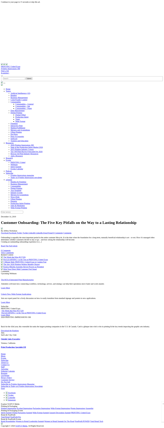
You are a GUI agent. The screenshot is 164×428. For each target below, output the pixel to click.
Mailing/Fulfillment (18, 128)
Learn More (5, 288)
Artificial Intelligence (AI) (20, 93)
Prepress (14, 201)
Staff (3, 367)
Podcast (9, 171)
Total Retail (5, 417)
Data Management (17, 111)
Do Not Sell (5, 382)
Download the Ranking (10, 331)
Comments (67, 233)
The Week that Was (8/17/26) (14, 257)
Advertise (4, 369)
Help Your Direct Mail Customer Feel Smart (20, 269)
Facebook (12, 393)
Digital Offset (20, 115)
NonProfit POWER (82, 421)
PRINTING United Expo (10, 67)
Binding (14, 95)
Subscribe (9, 173)
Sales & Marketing (18, 206)
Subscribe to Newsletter (22, 386)
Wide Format (20, 121)
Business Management (19, 98)
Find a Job (5, 71)
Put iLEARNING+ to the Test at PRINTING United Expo (25, 260)
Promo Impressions (78, 408)
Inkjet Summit (16, 167)
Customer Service (7, 380)
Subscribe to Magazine (17, 384)
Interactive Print (17, 126)
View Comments (7, 253)
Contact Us (5, 365)
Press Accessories (17, 136)
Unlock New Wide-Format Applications (16, 294)
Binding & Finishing (18, 182)
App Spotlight (16, 190)
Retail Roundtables (8, 421)
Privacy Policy (6, 378)
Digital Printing (16, 113)
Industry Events (16, 193)
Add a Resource (17, 156)
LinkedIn (11, 398)
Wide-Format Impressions (60, 408)
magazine (22, 175)
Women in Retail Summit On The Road (59, 421)
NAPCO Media (21, 426)
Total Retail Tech (96, 421)
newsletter (26, 178)
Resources (10, 143)
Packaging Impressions (41, 408)
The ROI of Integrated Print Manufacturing (17, 280)
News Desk (15, 197)
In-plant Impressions (24, 408)
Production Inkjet (21, 117)
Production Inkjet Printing (20, 203)
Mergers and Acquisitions (20, 130)
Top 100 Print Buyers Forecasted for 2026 (27, 152)
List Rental (5, 375)
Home (8, 89)
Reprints (4, 373)
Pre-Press (14, 134)
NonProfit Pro (15, 417)
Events (8, 160)
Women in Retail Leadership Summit (30, 421)
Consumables (16, 102)
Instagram (12, 400)
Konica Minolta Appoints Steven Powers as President (23, 267)
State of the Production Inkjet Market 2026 (27, 147)
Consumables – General (24, 104)
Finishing (14, 124)
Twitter (11, 395)
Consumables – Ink (22, 106)
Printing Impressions (8, 408)
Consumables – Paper (23, 108)
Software (14, 139)
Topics (8, 91)
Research (9, 158)
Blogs (3, 356)
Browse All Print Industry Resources (24, 154)
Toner (17, 119)
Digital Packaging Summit (22, 413)
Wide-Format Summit (41, 413)
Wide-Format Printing (19, 208)
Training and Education (19, 141)
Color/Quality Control (19, 100)
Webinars (14, 165)
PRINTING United (18, 162)
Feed (3, 388)
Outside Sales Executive (10, 339)
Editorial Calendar (8, 371)
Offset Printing (16, 132)
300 (10, 69)
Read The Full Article (9, 246)
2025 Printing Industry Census (22, 149)
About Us (4, 363)
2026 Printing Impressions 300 (22, 145)
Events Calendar (17, 169)
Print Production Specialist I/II (13, 347)
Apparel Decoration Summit (60, 413)
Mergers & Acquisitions (20, 195)
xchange (9, 180)
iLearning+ (5, 73)
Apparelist (89, 408)
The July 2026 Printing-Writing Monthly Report (21, 264)
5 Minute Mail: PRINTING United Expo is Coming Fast (24, 262)
